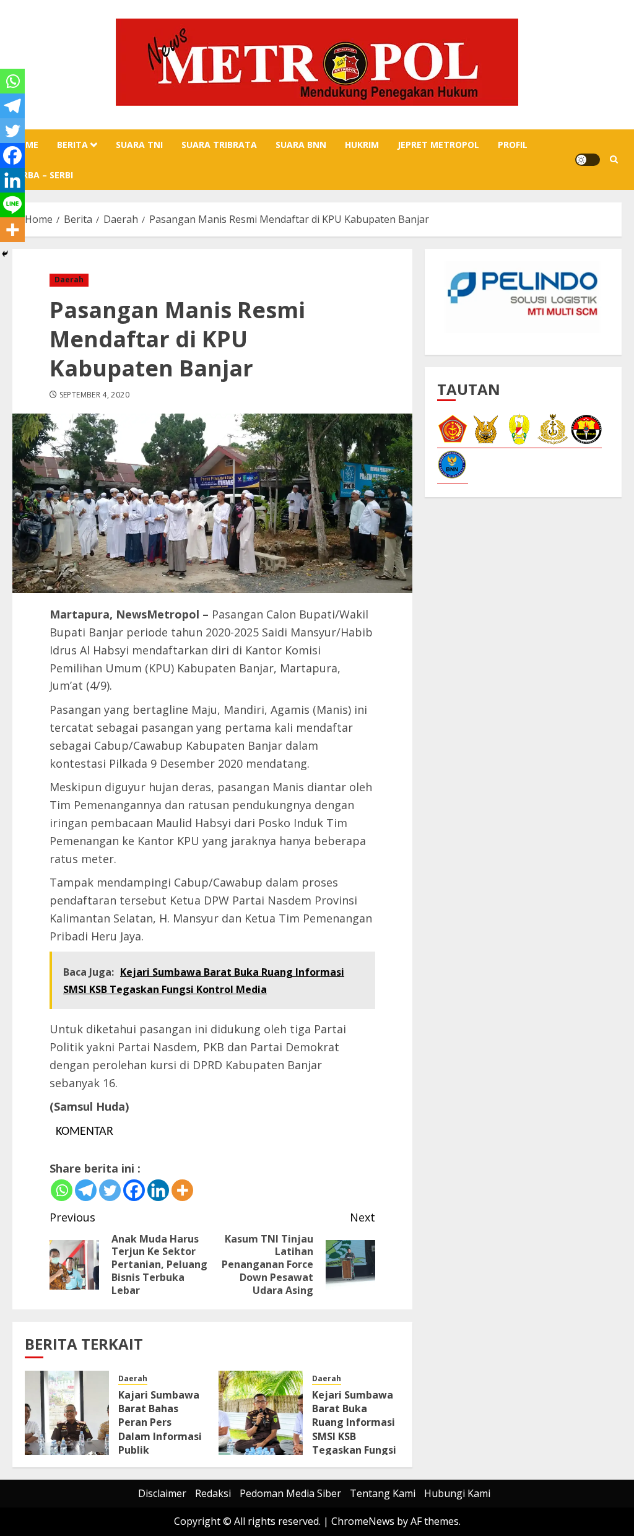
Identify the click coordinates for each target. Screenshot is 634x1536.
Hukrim (362, 144)
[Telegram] (86, 1190)
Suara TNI (139, 144)
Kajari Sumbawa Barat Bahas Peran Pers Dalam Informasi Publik (160, 1422)
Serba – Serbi (42, 175)
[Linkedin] (158, 1190)
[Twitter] (110, 1190)
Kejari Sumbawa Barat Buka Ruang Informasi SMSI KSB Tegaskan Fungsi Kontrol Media (354, 1429)
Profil (513, 144)
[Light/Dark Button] (587, 160)
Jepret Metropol (438, 144)
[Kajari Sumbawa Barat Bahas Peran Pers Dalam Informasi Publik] (67, 1413)
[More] (182, 1190)
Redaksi (213, 1493)
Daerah (69, 279)
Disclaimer (162, 1493)
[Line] (12, 205)
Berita (72, 144)
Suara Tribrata (219, 144)
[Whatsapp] (61, 1190)
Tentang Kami (382, 1493)
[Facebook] (134, 1190)
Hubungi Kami (457, 1493)
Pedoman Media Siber (290, 1493)
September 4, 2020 (94, 395)
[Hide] (5, 254)
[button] (614, 159)
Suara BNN (301, 144)
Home (25, 144)
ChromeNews (362, 1521)
